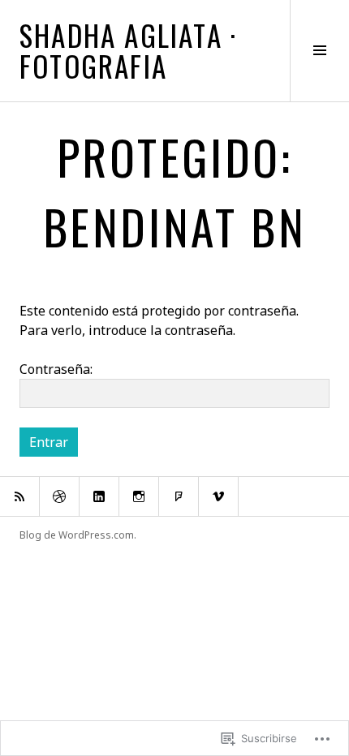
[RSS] (19, 496)
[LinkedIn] (99, 496)
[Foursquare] (178, 496)
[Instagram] (138, 496)
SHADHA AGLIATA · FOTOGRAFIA (128, 50)
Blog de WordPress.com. (77, 535)
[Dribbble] (59, 496)
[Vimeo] (218, 496)
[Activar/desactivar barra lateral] (319, 50)
